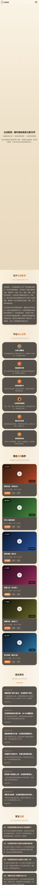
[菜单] (36, 2)
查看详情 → (7, 702)
